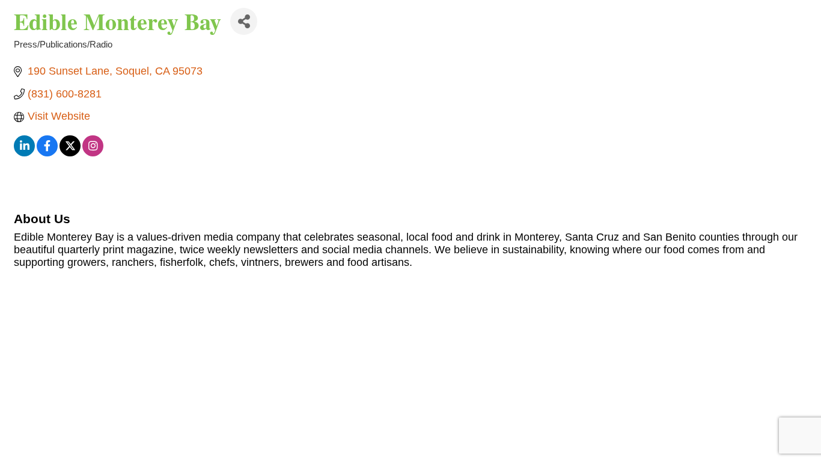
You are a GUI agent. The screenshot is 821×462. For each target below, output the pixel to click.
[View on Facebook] (47, 153)
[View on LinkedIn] (24, 153)
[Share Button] (243, 21)
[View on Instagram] (92, 153)
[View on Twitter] (70, 153)
